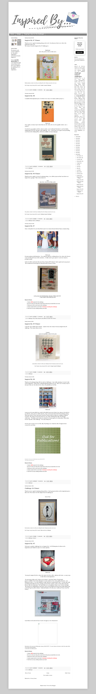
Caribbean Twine (60, 587)
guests (75, 93)
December (79, 155)
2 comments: (40, 89)
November (79, 157)
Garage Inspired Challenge (55, 366)
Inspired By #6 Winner (32, 174)
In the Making (33, 131)
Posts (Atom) (33, 678)
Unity (80, 127)
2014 (77, 150)
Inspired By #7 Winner (32, 40)
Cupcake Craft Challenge (34, 419)
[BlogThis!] (48, 90)
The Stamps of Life (79, 125)
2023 (77, 140)
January (79, 175)
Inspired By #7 (30, 226)
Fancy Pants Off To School (48, 262)
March (78, 171)
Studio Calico (82, 120)
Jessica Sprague (54, 131)
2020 (77, 145)
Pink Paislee (76, 112)
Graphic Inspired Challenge (46, 85)
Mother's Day (81, 102)
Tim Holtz (76, 127)
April (78, 170)
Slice (75, 117)
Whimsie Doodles (82, 129)
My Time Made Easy (78, 106)
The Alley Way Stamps (60, 416)
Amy (47, 180)
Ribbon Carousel (47, 318)
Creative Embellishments (79, 80)
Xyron (75, 131)
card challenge (77, 70)
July (78, 164)
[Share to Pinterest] (51, 90)
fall (84, 86)
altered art (77, 66)
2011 (77, 196)
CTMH (79, 81)
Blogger (54, 685)
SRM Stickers (36, 586)
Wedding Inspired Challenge (46, 214)
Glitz (79, 91)
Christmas (76, 77)
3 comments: (40, 218)
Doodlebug (76, 85)
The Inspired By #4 (42, 492)
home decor (79, 94)
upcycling (83, 127)
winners (34, 538)
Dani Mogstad (77, 83)
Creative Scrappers (44, 620)
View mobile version (47, 675)
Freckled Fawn (80, 89)
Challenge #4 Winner (32, 488)
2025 (77, 136)
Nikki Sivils (82, 107)
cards (83, 70)
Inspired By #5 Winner (32, 324)
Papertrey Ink (40, 318)
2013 (77, 152)
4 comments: (40, 166)
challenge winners (31, 220)
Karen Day (47, 496)
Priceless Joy (42, 416)
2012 (77, 154)
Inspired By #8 (30, 96)
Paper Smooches (81, 109)
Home (12, 34)
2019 (77, 147)
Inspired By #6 (30, 379)
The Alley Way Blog (44, 423)
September (79, 161)
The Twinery (53, 318)
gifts (80, 90)
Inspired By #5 (30, 543)
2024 (77, 138)
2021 (77, 143)
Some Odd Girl (79, 117)
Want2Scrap (76, 129)
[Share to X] (49, 90)
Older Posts (67, 673)
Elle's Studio (37, 587)
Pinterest (47, 123)
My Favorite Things (79, 103)
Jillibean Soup (81, 98)
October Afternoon (79, 108)
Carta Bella (76, 71)
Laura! (48, 332)
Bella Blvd (79, 68)
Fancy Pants (35, 318)
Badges (19, 34)
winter (84, 130)
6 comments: (40, 316)
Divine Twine (33, 415)
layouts (81, 99)
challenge (83, 71)
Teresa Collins (77, 124)
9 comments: (40, 481)
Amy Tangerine (80, 67)
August (78, 163)
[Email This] (46, 90)
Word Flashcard (52, 586)
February (79, 173)
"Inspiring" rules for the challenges (34, 34)
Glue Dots (82, 91)
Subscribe (79, 52)
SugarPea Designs (79, 121)
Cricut (75, 81)
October (79, 159)
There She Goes (81, 126)
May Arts (76, 102)
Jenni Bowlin (77, 97)
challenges (30, 168)
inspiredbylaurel (80, 96)
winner (75, 130)
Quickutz (79, 113)
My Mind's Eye (81, 104)
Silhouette (76, 116)
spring (80, 118)
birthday (83, 68)
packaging (76, 109)
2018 (77, 149)
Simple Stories (82, 116)
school (84, 115)
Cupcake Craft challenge (41, 130)
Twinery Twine (52, 263)
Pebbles (83, 111)
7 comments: (40, 667)
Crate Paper (81, 79)
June (78, 166)
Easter (81, 85)
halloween (80, 93)
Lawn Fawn (76, 99)
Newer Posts (28, 673)
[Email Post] (44, 89)
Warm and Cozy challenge (46, 530)
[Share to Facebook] (50, 90)
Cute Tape (83, 81)
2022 (77, 141)
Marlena (47, 50)
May (78, 168)
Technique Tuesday (79, 122)
